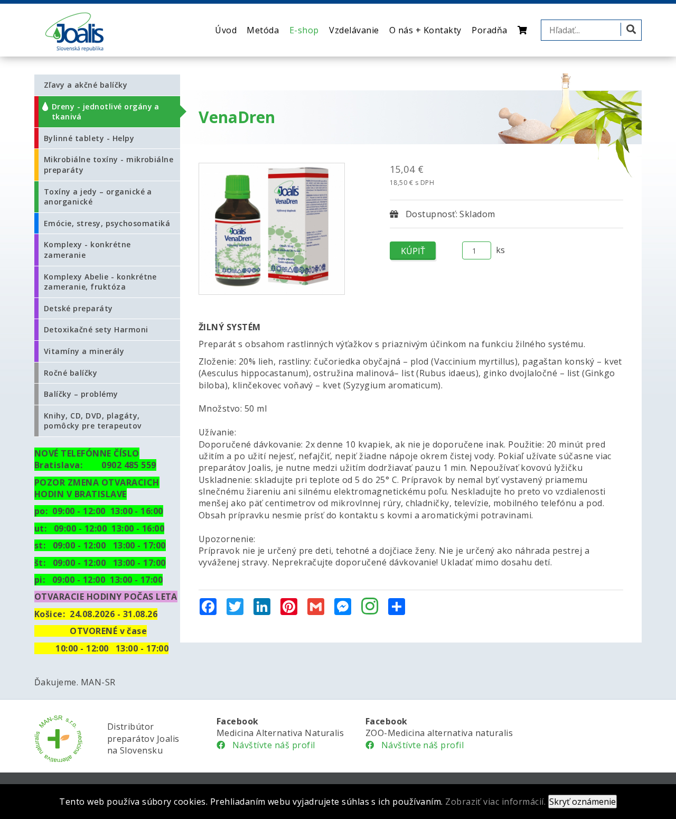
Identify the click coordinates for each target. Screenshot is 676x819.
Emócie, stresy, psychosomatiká (107, 223)
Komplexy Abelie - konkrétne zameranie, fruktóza (100, 282)
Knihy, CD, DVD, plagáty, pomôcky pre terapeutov (93, 421)
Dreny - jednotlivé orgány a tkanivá (105, 111)
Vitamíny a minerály (84, 351)
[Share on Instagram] (369, 607)
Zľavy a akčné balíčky (85, 85)
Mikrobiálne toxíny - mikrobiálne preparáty (108, 164)
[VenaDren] (272, 229)
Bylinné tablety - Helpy (89, 138)
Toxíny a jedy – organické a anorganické (98, 197)
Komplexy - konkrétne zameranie (87, 249)
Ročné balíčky (70, 373)
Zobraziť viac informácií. (495, 801)
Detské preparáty (78, 308)
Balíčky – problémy (81, 394)
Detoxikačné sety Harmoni (96, 329)
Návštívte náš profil (270, 745)
